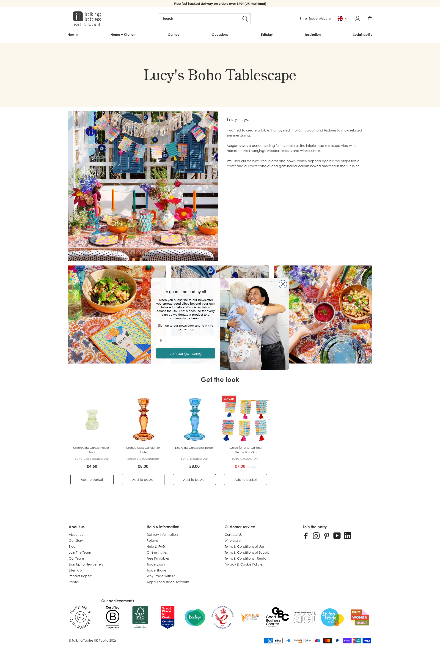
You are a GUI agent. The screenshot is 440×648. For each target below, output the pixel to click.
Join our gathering (186, 353)
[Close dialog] (283, 284)
